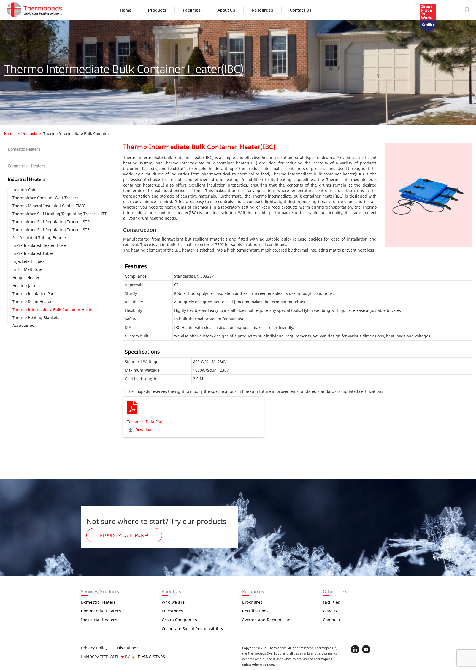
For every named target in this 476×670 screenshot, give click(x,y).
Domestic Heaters (24, 149)
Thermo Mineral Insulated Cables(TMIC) (49, 205)
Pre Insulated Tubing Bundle (39, 237)
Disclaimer (127, 647)
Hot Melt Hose (29, 269)
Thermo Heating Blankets (35, 317)
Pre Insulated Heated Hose (41, 245)
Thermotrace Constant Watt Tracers (45, 197)
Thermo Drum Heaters (33, 301)
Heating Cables (26, 189)
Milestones (172, 611)
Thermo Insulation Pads (34, 293)
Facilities (192, 10)
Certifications (255, 611)
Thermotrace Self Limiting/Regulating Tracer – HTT (59, 213)
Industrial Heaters (26, 179)
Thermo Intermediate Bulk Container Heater (53, 309)
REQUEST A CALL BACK (122, 536)
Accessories (23, 325)
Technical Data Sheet (146, 421)
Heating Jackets (26, 285)
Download (144, 429)
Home (125, 10)
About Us (226, 10)
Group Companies (179, 619)
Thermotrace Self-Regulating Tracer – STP (51, 221)
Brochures (252, 602)
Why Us (330, 611)
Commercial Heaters (26, 165)
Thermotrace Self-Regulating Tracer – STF (50, 229)
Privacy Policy (94, 647)
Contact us (300, 10)
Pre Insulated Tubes (35, 253)
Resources (262, 10)
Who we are (173, 602)
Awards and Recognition (266, 619)
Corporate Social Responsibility (192, 628)
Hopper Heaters (27, 277)
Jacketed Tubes (30, 261)
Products (157, 10)
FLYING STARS (150, 656)
